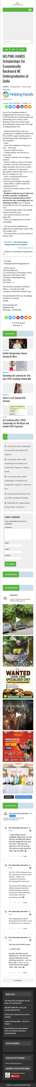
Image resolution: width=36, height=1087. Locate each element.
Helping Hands (15, 87)
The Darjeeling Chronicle (18, 828)
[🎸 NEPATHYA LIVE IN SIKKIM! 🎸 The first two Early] (18, 746)
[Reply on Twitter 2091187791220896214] (10, 902)
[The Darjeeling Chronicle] (18, 4)
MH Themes (27, 1085)
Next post (16, 325)
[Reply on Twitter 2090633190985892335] (10, 928)
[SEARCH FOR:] (18, 41)
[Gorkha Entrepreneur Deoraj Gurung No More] (18, 347)
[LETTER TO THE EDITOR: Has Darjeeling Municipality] (18, 651)
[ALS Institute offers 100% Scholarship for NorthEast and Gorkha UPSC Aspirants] (18, 414)
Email (7, 549)
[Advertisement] (18, 26)
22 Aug (10, 830)
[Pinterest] (18, 106)
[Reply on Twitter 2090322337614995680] (10, 972)
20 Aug (10, 940)
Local (5, 417)
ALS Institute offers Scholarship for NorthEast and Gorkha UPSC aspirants (18, 450)
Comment (8, 527)
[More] (30, 106)
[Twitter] (14, 106)
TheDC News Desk (14, 103)
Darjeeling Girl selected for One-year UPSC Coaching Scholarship (17, 377)
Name (7, 543)
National (6, 350)
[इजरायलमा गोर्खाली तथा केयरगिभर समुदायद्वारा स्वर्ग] (18, 714)
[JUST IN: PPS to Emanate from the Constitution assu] (18, 778)
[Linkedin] (22, 106)
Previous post (19, 323)
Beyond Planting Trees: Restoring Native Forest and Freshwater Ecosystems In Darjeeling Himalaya (16, 1030)
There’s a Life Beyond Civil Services (14, 399)
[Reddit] (26, 106)
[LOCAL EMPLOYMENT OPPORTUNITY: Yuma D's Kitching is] (18, 683)
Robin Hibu (6, 90)
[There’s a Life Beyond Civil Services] (18, 392)
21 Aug (10, 914)
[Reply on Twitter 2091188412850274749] (10, 856)
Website (7, 555)
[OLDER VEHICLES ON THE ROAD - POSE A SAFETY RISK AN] (18, 619)
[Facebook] (10, 106)
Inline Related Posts (28, 248)
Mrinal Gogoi (26, 87)
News (13, 49)
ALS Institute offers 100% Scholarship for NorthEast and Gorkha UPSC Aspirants (16, 423)
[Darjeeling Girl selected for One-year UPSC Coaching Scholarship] (18, 370)
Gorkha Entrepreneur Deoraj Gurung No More (15, 354)
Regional (6, 372)
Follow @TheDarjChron (13, 1063)
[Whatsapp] (6, 106)
